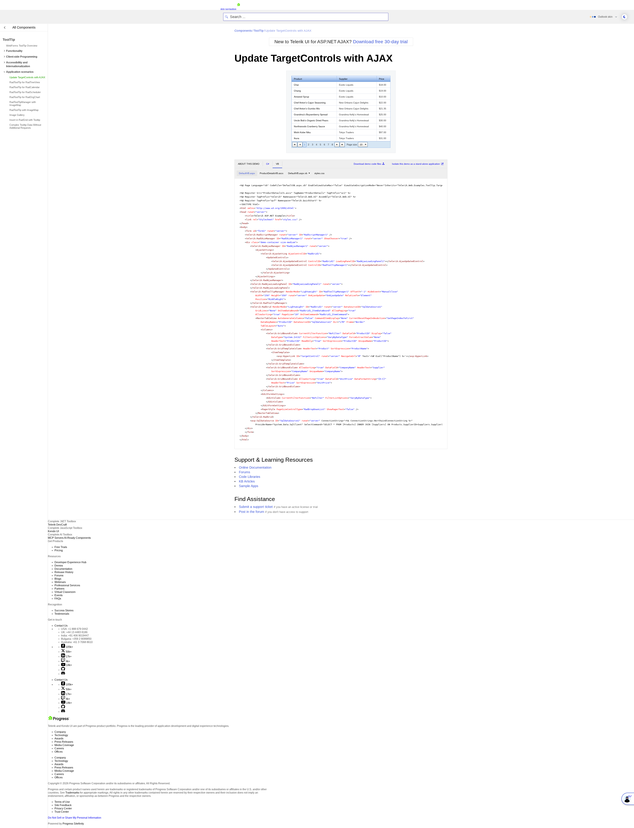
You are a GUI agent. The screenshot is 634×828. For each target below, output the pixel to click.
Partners (59, 588)
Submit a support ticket (256, 507)
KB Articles (247, 481)
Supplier (343, 79)
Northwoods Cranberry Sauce (309, 126)
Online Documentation (255, 467)
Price (381, 79)
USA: (74, 629)
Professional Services (67, 585)
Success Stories (63, 610)
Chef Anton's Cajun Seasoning (310, 102)
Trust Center (61, 811)
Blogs (57, 578)
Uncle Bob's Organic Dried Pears (311, 120)
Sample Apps (248, 486)
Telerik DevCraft (57, 524)
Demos (58, 565)
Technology (61, 735)
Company (60, 731)
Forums (244, 472)
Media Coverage (64, 745)
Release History (63, 572)
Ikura (296, 138)
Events (58, 595)
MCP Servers (56, 537)
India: (75, 635)
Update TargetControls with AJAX (288, 30)
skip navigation (228, 9)
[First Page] (294, 144)
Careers (59, 748)
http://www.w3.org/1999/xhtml (275, 208)
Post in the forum (251, 511)
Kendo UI (53, 531)
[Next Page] (337, 144)
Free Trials (60, 547)
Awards (58, 738)
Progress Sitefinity (73, 823)
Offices (58, 751)
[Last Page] (342, 144)
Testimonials (61, 613)
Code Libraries (249, 477)
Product (298, 79)
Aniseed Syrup (301, 96)
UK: (74, 632)
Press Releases (63, 741)
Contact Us (61, 625)
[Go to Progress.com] (58, 720)
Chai (296, 84)
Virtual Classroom (64, 592)
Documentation (63, 568)
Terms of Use (62, 801)
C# (267, 164)
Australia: (77, 642)
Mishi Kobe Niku (302, 132)
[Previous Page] (300, 144)
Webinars (60, 582)
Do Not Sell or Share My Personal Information (74, 817)
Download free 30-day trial (380, 41)
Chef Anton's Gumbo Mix (307, 108)
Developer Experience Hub (70, 562)
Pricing (58, 550)
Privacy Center (63, 808)
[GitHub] (63, 669)
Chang (297, 90)
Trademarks (72, 792)
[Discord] (63, 673)
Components (243, 30)
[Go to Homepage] (238, 9)
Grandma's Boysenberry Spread (311, 114)
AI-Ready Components (77, 537)
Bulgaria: (76, 638)
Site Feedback (62, 805)
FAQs (57, 598)
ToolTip (259, 30)
